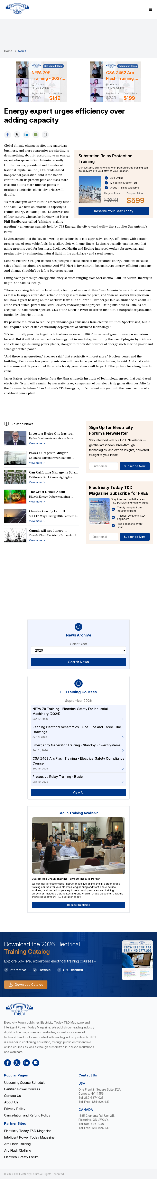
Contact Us (12, 1096)
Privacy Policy (14, 1109)
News (22, 51)
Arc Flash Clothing (17, 1150)
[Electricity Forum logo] (17, 8)
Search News (78, 662)
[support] (35, 134)
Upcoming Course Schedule (24, 1083)
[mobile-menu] (150, 9)
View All (78, 792)
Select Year (78, 644)
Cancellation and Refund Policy (27, 1115)
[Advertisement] (78, 407)
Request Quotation (78, 905)
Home (8, 51)
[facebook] (7, 134)
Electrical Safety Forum (21, 1157)
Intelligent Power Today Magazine (29, 1137)
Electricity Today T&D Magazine (28, 1131)
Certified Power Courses (22, 1089)
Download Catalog (29, 984)
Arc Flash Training (17, 1144)
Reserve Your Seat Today (113, 211)
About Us (11, 1102)
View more (35, 443)
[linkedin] (26, 134)
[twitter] (16, 134)
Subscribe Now (135, 466)
